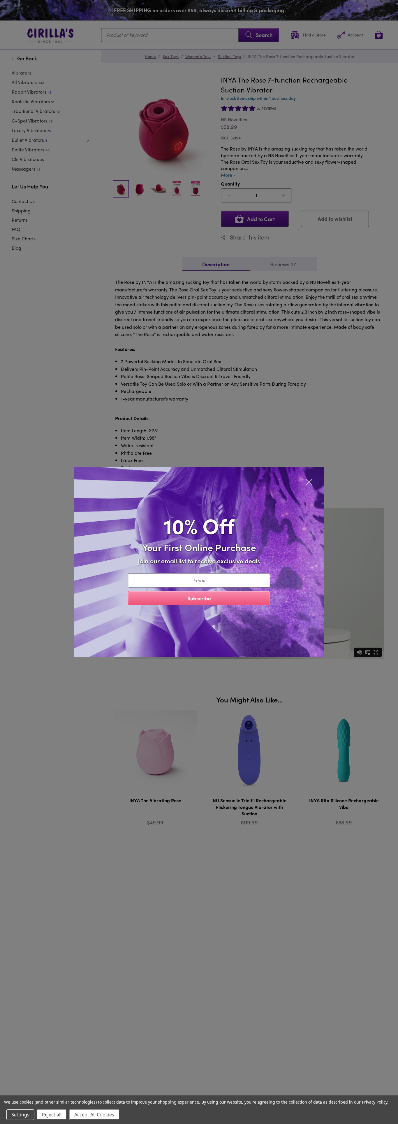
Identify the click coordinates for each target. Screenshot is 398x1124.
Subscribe (199, 598)
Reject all (51, 1114)
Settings (20, 1114)
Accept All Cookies (94, 1114)
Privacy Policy (374, 1102)
